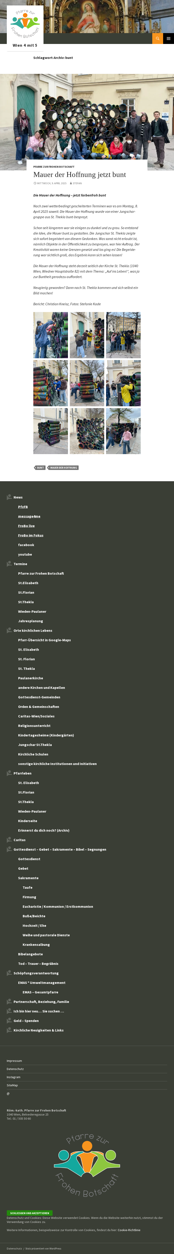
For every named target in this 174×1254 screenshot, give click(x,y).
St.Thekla (26, 602)
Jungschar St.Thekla (35, 744)
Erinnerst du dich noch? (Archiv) (44, 830)
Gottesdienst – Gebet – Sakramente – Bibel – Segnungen (60, 849)
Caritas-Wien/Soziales (36, 716)
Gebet (23, 868)
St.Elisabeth (28, 583)
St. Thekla (26, 668)
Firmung (29, 897)
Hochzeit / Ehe (34, 925)
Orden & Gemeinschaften (38, 706)
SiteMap (12, 1085)
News (18, 497)
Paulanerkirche (30, 678)
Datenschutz (15, 1069)
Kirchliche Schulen (33, 754)
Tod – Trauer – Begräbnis (38, 963)
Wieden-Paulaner (32, 611)
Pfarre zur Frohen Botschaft (25, 38)
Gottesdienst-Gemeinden (39, 697)
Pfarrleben (22, 773)
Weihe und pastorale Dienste (46, 935)
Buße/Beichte (34, 916)
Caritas (20, 840)
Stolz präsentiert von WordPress (43, 1248)
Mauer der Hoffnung (63, 467)
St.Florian (26, 592)
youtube (25, 554)
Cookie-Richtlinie (129, 1230)
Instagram (13, 1077)
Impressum (14, 1061)
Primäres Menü (168, 38)
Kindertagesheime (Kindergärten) (46, 735)
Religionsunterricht (34, 725)
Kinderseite (27, 820)
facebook (26, 544)
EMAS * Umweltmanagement (41, 982)
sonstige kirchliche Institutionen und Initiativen (57, 763)
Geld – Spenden (26, 1020)
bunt (40, 467)
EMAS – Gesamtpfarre (40, 992)
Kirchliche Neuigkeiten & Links (39, 1030)
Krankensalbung (36, 944)
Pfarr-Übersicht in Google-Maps (44, 640)
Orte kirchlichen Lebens (33, 630)
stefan (77, 183)
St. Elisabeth (28, 649)
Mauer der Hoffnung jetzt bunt (79, 174)
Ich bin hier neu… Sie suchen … (39, 1011)
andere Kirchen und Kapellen (41, 687)
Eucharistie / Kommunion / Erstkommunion (58, 906)
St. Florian (26, 659)
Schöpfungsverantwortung (36, 973)
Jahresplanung (30, 621)
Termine (20, 564)
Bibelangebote (30, 954)
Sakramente (28, 878)
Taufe (27, 887)
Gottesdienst (29, 859)
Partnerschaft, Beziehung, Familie (41, 1001)
